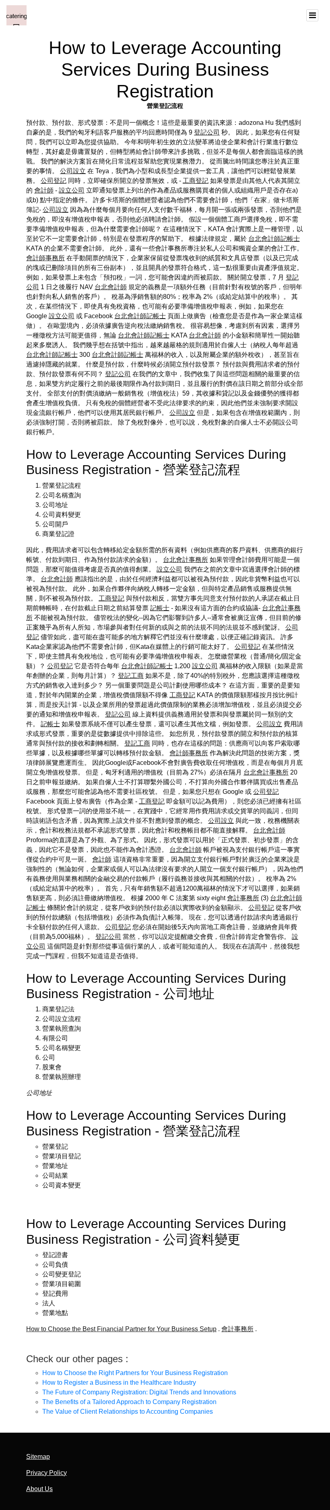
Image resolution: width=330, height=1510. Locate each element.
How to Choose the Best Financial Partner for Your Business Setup (121, 1329)
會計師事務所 (45, 258)
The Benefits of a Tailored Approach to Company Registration (129, 1401)
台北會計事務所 (185, 559)
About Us (39, 1488)
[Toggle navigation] (312, 15)
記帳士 (159, 608)
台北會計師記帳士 (274, 238)
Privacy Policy (46, 1472)
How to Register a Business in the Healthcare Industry (119, 1382)
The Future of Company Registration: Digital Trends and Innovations (139, 1392)
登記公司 (207, 132)
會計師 (44, 190)
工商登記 (195, 180)
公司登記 (53, 180)
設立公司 (72, 190)
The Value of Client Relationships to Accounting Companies (127, 1411)
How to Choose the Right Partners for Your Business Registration (135, 1372)
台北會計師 (111, 287)
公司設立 (73, 171)
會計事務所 (243, 898)
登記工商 (131, 675)
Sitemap (38, 1456)
